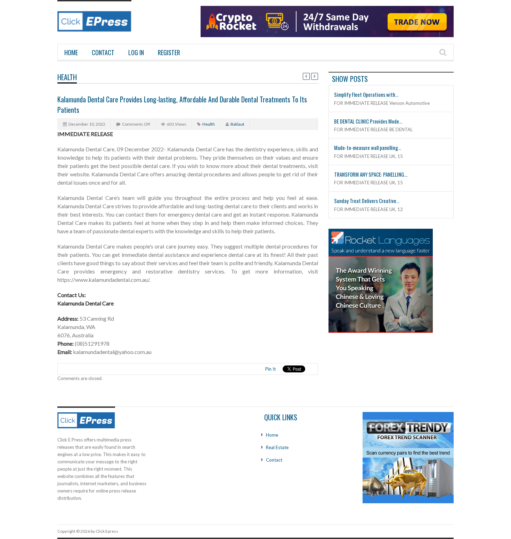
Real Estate (277, 447)
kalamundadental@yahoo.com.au (112, 351)
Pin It (270, 369)
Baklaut (237, 124)
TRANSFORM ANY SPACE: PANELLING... (370, 174)
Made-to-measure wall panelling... (367, 147)
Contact (103, 52)
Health (67, 77)
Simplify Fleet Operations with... (366, 94)
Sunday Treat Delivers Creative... (366, 200)
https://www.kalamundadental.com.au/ (103, 279)
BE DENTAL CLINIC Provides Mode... (368, 121)
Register (169, 52)
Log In (136, 52)
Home (71, 52)
